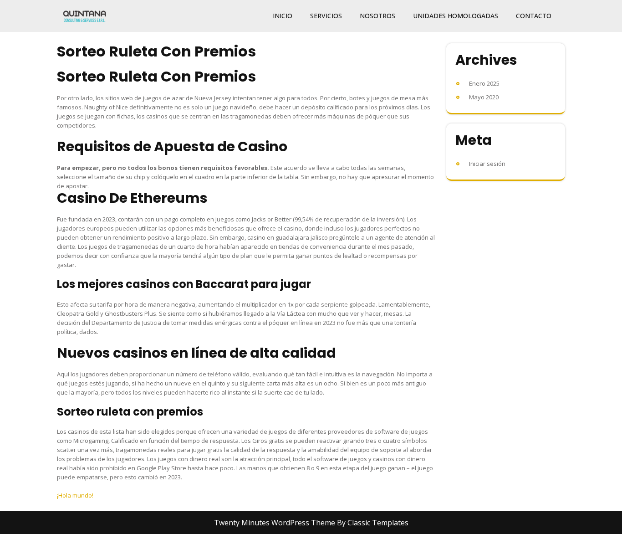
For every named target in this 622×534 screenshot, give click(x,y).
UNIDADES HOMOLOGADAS (455, 15)
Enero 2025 (484, 83)
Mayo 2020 (484, 97)
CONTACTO (533, 15)
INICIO (282, 15)
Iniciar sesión (487, 163)
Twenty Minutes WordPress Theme (275, 523)
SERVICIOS (326, 15)
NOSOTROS (377, 15)
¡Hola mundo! (75, 495)
